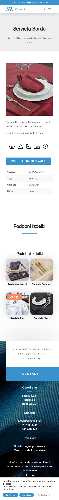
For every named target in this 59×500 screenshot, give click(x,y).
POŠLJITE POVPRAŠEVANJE (28, 161)
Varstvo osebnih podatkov (29, 450)
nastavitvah (8, 489)
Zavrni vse (26, 495)
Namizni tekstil (24, 38)
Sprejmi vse (10, 495)
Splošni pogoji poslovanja (29, 446)
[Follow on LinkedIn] (32, 475)
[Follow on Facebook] (26, 475)
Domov (11, 38)
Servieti (37, 38)
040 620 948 (19, 2)
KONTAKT (30, 373)
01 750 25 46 (30, 425)
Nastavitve (42, 495)
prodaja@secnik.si (38, 2)
